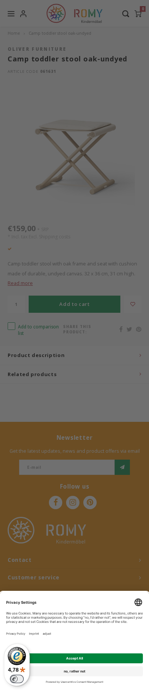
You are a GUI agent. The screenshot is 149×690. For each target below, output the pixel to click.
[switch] (17, 679)
